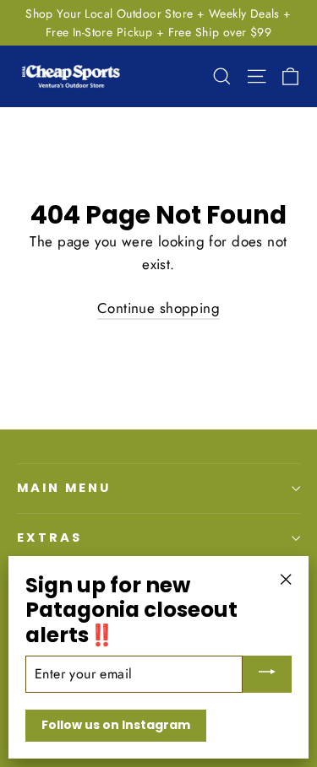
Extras (49, 537)
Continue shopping (158, 308)
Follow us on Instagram (115, 724)
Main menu (63, 487)
